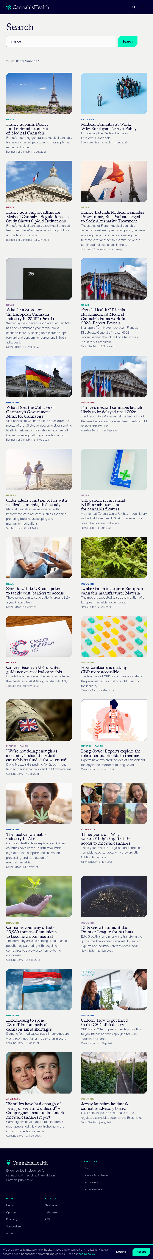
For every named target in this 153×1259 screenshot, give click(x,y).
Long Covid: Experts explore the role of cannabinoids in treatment (112, 753)
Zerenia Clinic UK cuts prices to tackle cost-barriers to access (35, 591)
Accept (141, 1251)
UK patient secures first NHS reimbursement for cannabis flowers (103, 505)
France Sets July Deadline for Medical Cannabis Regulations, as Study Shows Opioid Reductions (37, 217)
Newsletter (51, 1205)
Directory (11, 1219)
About (9, 1233)
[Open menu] (143, 7)
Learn (9, 1205)
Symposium (13, 1226)
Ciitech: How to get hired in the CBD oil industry (104, 1022)
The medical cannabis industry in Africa (26, 836)
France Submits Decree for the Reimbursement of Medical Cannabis (27, 129)
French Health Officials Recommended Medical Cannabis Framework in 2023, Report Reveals (103, 316)
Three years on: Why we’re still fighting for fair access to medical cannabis (105, 839)
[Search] (133, 7)
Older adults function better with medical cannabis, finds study (36, 502)
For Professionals (94, 1189)
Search (127, 41)
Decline (121, 1251)
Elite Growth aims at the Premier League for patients (107, 929)
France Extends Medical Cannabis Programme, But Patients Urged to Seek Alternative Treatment (112, 217)
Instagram (51, 1212)
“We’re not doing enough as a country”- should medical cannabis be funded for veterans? (36, 755)
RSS (47, 1219)
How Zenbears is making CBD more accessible (104, 669)
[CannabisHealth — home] (27, 7)
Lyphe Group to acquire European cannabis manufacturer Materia (112, 591)
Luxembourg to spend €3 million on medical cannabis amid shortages (29, 1025)
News (87, 1168)
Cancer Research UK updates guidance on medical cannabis (34, 669)
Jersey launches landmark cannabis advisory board (105, 1106)
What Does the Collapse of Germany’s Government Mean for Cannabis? (31, 412)
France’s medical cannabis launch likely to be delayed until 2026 (111, 409)
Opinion (11, 1212)
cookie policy (87, 1253)
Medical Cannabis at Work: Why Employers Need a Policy (109, 126)
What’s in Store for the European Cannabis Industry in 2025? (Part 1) (30, 314)
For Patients (91, 1182)
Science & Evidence (96, 1175)
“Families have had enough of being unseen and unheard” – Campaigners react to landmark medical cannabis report (35, 1110)
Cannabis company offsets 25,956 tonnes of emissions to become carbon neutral (31, 932)
